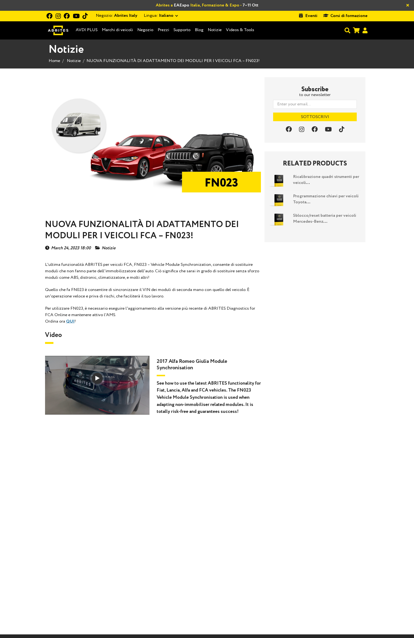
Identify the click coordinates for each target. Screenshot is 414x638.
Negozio (145, 30)
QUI (70, 321)
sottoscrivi (315, 117)
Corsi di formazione (349, 16)
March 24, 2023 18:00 (71, 248)
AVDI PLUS (87, 30)
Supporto (181, 30)
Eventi (311, 16)
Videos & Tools (240, 30)
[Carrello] (356, 30)
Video (53, 335)
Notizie (215, 30)
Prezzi (163, 30)
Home (54, 61)
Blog (199, 30)
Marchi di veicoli (117, 30)
